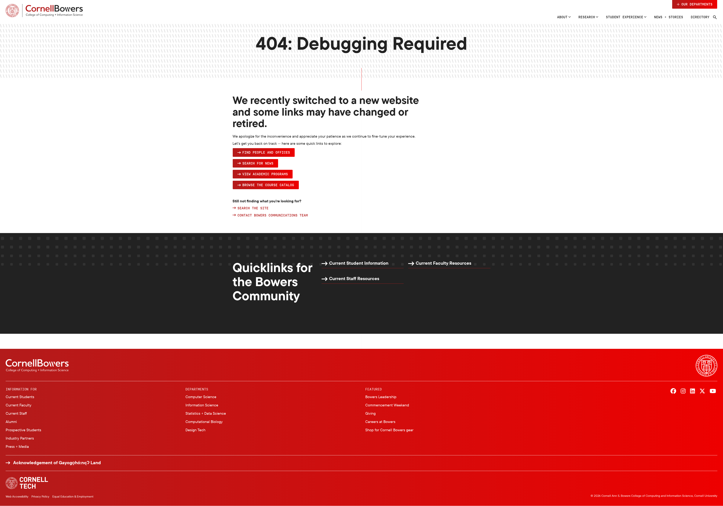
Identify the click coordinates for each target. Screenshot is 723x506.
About (562, 17)
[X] (702, 391)
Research (586, 17)
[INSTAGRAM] (683, 391)
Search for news (257, 163)
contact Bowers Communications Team (272, 215)
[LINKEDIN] (692, 391)
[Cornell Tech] (27, 483)
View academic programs (265, 174)
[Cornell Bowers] (44, 10)
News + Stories (668, 17)
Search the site (252, 208)
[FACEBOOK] (673, 391)
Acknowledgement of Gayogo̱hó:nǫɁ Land (57, 462)
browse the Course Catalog (268, 185)
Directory (700, 17)
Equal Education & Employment (72, 496)
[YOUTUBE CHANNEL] (713, 391)
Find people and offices (266, 152)
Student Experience (624, 17)
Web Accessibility (17, 496)
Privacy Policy (40, 496)
